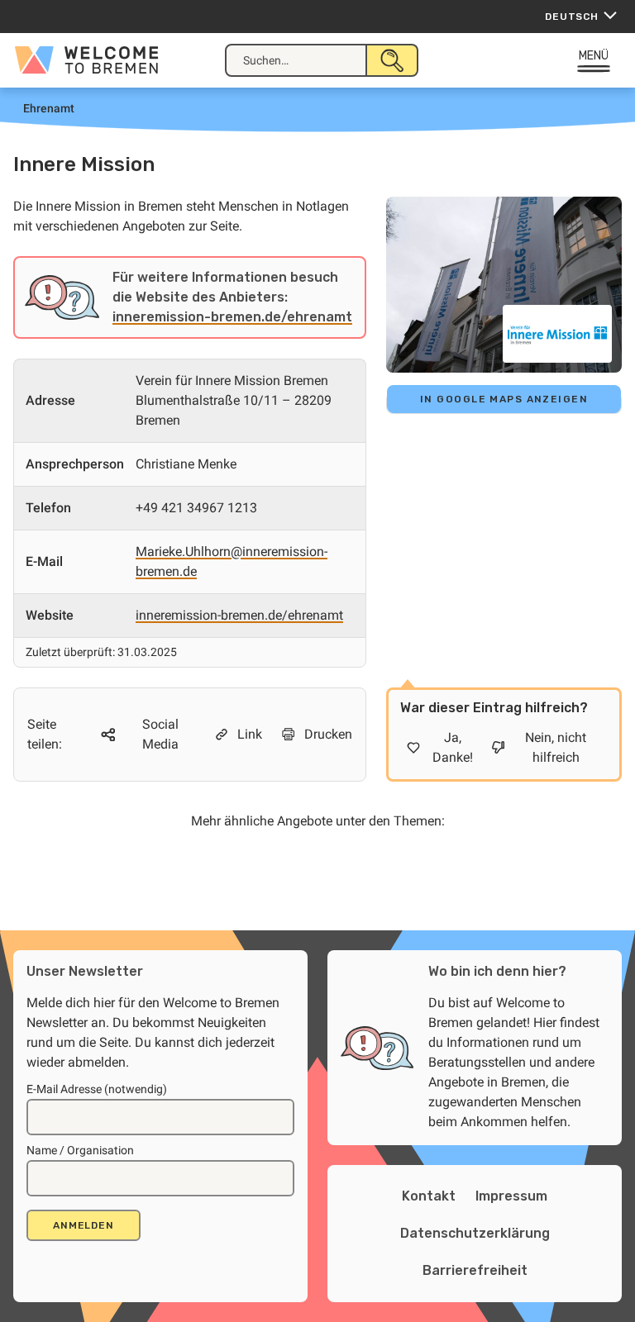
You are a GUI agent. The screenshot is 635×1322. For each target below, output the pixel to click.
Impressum (511, 1196)
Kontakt (429, 1196)
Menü (594, 56)
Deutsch (572, 16)
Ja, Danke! (452, 747)
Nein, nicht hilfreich (555, 747)
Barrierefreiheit (475, 1270)
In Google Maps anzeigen (504, 399)
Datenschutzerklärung (475, 1233)
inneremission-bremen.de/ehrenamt (232, 317)
